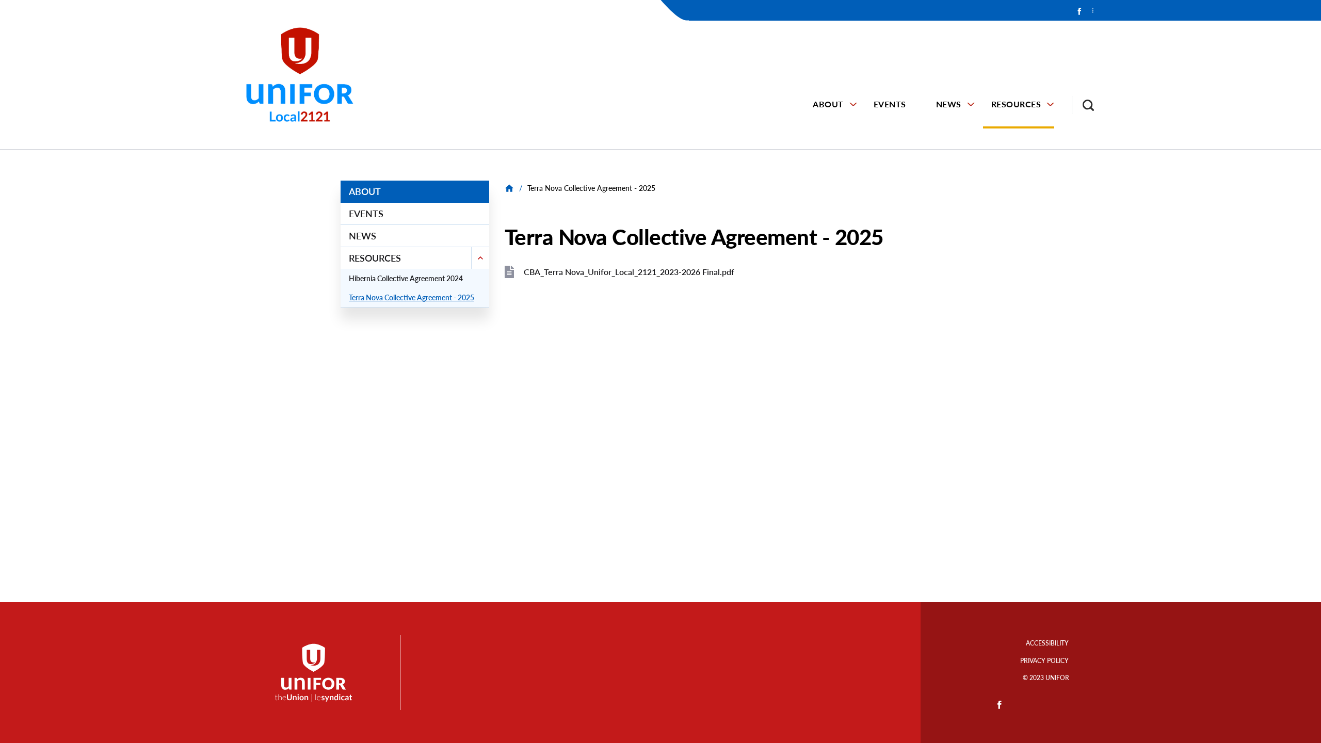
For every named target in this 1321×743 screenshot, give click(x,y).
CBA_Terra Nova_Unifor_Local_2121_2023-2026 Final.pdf (629, 272)
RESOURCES (1016, 104)
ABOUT (828, 104)
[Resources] (511, 188)
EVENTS (890, 104)
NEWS (948, 104)
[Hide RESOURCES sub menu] (480, 258)
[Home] (304, 74)
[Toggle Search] (1083, 105)
